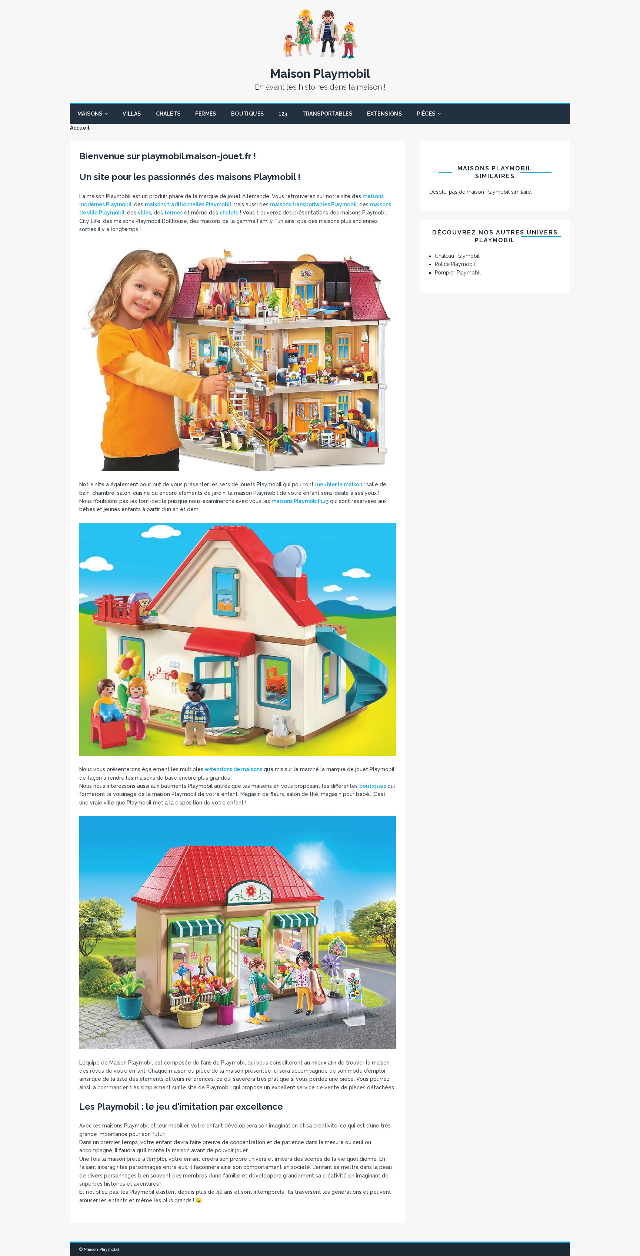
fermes (173, 213)
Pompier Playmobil (458, 273)
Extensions (384, 114)
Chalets (168, 114)
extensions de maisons (233, 769)
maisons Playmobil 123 (300, 501)
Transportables (327, 114)
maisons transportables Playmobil (313, 204)
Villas (132, 114)
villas (144, 213)
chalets (229, 213)
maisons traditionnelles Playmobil (188, 204)
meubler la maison (338, 484)
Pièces (426, 114)
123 (283, 114)
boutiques (372, 786)
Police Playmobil (455, 264)
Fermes (205, 114)
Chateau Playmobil (457, 256)
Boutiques (247, 114)
